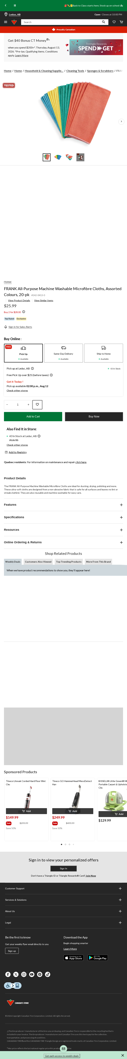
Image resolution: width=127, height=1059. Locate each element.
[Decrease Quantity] (7, 404)
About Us (10, 911)
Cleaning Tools (75, 70)
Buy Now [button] (94, 416)
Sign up (12, 951)
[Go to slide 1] (47, 157)
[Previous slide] (5, 6)
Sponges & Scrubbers (100, 70)
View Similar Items (43, 300)
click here (80, 462)
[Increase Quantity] (28, 404)
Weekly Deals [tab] (12, 561)
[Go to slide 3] (69, 157)
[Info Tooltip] (23, 312)
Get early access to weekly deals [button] (62, 1055)
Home (7, 70)
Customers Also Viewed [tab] (38, 561)
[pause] (15, 6)
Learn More (70, 948)
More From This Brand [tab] (98, 561)
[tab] (23, 353)
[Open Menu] (5, 22)
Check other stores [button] (17, 390)
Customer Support (14, 888)
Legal (8, 922)
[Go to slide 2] (58, 157)
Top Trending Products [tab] (69, 561)
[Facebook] (8, 974)
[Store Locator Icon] (6, 14)
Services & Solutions (15, 900)
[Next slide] (121, 6)
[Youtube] (31, 974)
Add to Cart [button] (33, 416)
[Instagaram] (23, 974)
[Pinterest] (39, 974)
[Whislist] (114, 22)
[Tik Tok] (47, 974)
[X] (16, 974)
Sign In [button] (63, 868)
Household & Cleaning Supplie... (44, 70)
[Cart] (121, 22)
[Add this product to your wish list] (37, 404)
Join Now (90, 875)
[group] (12, 822)
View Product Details (19, 300)
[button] (104, 22)
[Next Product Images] (121, 122)
